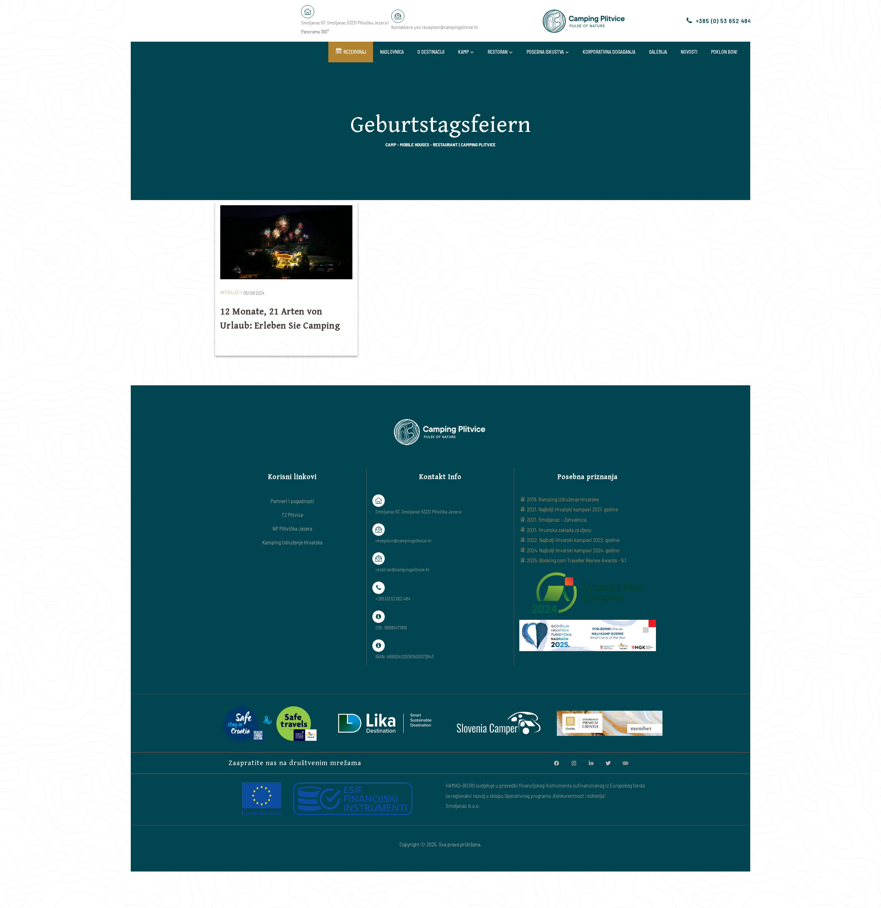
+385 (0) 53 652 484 (723, 20)
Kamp (463, 52)
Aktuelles (229, 292)
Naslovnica (392, 52)
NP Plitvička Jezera (292, 528)
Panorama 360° (315, 31)
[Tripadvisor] (625, 763)
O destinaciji (430, 52)
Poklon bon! (724, 52)
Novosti (689, 52)
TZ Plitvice (292, 514)
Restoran (498, 52)
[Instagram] (574, 763)
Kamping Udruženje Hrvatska (292, 542)
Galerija (658, 52)
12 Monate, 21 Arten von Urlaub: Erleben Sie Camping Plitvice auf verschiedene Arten (285, 325)
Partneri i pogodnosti (292, 501)
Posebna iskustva (545, 52)
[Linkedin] (591, 763)
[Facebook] (556, 763)
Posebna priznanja (588, 476)
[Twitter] (608, 763)
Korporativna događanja (609, 52)
